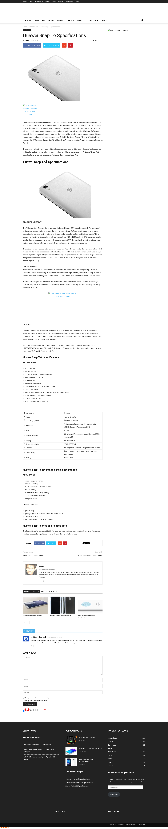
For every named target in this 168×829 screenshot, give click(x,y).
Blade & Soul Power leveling (33, 749)
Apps (30, 1)
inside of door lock (38, 637)
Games (77, 1)
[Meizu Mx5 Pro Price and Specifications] (90, 605)
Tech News (112, 752)
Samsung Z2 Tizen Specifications (90, 748)
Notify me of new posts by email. (36, 700)
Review (47, 1)
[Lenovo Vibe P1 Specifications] (62, 605)
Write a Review (131, 825)
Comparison (69, 1)
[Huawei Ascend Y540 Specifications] (71, 762)
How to (25, 1)
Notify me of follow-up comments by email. (39, 698)
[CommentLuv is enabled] (35, 711)
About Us (113, 825)
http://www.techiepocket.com (47, 569)
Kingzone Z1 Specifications (33, 555)
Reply (32, 646)
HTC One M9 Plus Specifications (90, 555)
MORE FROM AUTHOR (49, 592)
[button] (142, 20)
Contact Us (141, 825)
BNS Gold (27, 744)
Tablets (54, 1)
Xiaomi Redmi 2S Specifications (77, 786)
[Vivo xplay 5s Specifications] (35, 605)
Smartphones (39, 1)
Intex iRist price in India (87, 737)
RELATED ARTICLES (31, 592)
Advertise (121, 825)
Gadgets (60, 1)
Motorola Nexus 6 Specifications (77, 779)
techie (27, 40)
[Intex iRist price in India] (71, 740)
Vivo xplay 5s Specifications (32, 615)
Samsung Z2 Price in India (42, 744)
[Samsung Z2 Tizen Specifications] (71, 751)
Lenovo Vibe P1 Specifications (60, 615)
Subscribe (114, 794)
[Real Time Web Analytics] (4, 828)
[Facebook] (41, 581)
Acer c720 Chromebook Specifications (79, 782)
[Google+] (44, 581)
